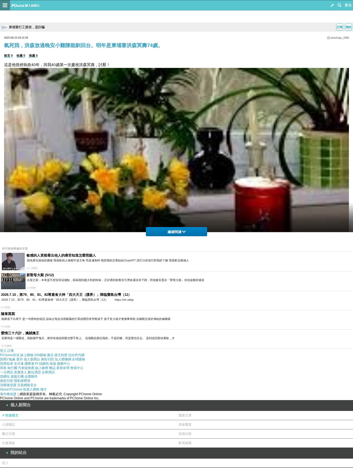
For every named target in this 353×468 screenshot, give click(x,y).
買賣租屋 (6, 363)
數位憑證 (34, 372)
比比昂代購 (76, 355)
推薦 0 (33, 55)
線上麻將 (41, 368)
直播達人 (20, 372)
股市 (19, 359)
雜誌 (52, 368)
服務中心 (63, 363)
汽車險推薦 (26, 368)
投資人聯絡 (31, 389)
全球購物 (78, 359)
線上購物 (26, 355)
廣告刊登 (47, 359)
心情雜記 (8, 424)
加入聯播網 (63, 359)
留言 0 (8, 55)
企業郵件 (31, 376)
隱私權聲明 (22, 380)
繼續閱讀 (175, 232)
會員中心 (76, 368)
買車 (3, 368)
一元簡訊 (6, 372)
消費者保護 (8, 385)
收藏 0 (21, 55)
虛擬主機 (17, 376)
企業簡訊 (48, 372)
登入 (3, 350)
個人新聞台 (32, 359)
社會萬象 (8, 443)
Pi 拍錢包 (42, 363)
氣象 (12, 359)
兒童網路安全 (27, 385)
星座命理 (62, 368)
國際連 (29, 363)
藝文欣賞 (8, 433)
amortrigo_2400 (340, 37)
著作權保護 (8, 394)
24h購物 (40, 355)
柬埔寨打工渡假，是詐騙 (27, 27)
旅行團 (12, 368)
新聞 (3, 359)
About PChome (11, 389)
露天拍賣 (60, 355)
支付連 (19, 363)
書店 (50, 355)
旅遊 (53, 363)
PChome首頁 (9, 355)
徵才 (43, 389)
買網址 (5, 376)
